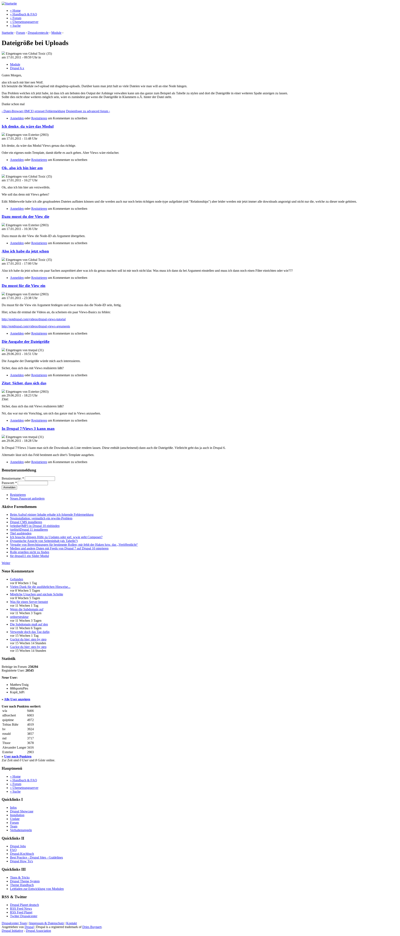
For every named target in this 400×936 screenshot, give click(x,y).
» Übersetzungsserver (24, 22)
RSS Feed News (21, 908)
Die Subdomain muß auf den (29, 624)
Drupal (29, 927)
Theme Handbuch (22, 885)
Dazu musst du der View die (25, 216)
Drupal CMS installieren (26, 522)
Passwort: (9, 483)
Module (56, 32)
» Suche (15, 25)
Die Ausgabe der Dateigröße (25, 341)
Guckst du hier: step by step (28, 639)
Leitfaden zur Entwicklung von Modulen (37, 889)
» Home (15, 10)
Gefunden (16, 579)
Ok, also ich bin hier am (22, 168)
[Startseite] (9, 3)
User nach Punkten (17, 756)
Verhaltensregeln (21, 830)
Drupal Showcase (21, 811)
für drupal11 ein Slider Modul (29, 556)
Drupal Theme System (25, 881)
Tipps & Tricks (20, 877)
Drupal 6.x (17, 68)
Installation (17, 815)
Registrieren (39, 118)
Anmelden (17, 118)
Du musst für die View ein (23, 285)
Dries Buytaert (91, 927)
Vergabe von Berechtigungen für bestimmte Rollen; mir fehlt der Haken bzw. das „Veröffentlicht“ (74, 544)
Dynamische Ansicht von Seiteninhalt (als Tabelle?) (44, 541)
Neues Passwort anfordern (27, 498)
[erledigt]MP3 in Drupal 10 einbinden (35, 526)
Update (15, 819)
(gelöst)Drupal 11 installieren (29, 529)
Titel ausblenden (20, 533)
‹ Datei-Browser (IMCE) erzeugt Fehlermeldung (33, 111)
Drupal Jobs (18, 846)
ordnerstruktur (19, 617)
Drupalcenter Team (14, 923)
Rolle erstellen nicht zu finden (29, 552)
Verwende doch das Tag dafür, (30, 632)
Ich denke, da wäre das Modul (28, 126)
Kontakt (71, 923)
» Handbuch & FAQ (23, 14)
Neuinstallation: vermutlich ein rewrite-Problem (41, 518)
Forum (20, 32)
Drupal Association (38, 930)
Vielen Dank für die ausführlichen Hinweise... (40, 587)
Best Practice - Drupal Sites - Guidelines (36, 857)
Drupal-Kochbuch (22, 853)
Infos (13, 807)
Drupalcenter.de (38, 32)
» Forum (15, 18)
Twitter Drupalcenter (23, 916)
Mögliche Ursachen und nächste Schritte (36, 594)
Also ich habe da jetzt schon (25, 251)
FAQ (13, 850)
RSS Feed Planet (21, 912)
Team (13, 826)
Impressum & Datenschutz (46, 923)
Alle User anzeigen (17, 699)
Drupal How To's (21, 861)
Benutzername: (13, 478)
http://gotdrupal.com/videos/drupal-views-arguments (36, 326)
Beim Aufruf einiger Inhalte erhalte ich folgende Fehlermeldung (52, 514)
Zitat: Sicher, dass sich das (24, 383)
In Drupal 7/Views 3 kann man (28, 428)
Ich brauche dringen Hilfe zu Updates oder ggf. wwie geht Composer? (56, 537)
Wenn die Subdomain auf (26, 609)
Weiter (6, 563)
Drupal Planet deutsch (24, 905)
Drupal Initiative (12, 930)
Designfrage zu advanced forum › (88, 111)
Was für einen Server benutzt (29, 602)
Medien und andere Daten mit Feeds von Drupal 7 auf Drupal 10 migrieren (59, 548)
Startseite (8, 32)
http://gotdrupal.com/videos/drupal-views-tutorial (34, 319)
